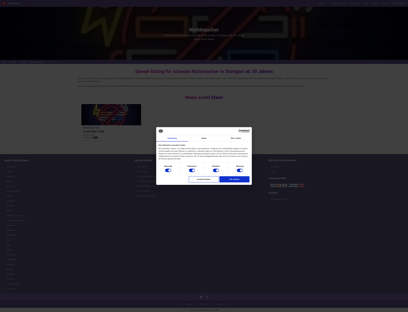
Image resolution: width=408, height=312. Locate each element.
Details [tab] (204, 138)
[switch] (192, 170)
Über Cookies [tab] (236, 138)
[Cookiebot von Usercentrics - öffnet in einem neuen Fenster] (240, 131)
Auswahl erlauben (203, 179)
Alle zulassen (234, 179)
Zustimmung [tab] (172, 138)
